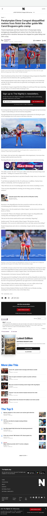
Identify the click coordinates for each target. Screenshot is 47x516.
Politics (5, 437)
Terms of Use (20, 499)
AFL (9, 371)
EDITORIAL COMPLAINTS (7, 491)
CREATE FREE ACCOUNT (23, 309)
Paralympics (6, 293)
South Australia (6, 414)
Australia (11, 386)
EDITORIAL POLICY (6, 489)
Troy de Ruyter (7, 39)
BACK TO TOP (23, 455)
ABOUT (3, 484)
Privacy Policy (30, 104)
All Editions (28, 351)
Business (5, 422)
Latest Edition (28, 348)
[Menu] (2, 9)
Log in (43, 8)
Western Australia (13, 198)
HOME (3, 479)
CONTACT (4, 486)
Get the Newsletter (38, 101)
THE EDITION (5, 482)
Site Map (26, 499)
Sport (2, 17)
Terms (25, 104)
